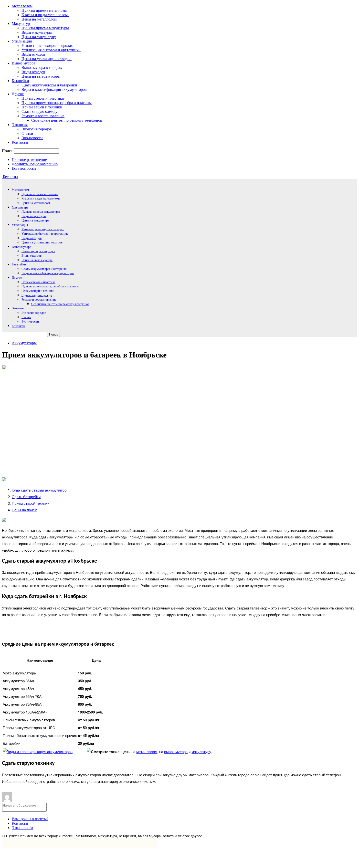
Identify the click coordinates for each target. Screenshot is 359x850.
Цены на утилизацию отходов (46, 59)
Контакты (20, 142)
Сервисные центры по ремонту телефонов (66, 120)
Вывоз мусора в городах (41, 67)
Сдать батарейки (26, 496)
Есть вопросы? (24, 168)
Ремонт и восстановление (42, 116)
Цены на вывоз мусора (40, 76)
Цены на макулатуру (38, 37)
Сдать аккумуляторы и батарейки (49, 85)
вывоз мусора (176, 751)
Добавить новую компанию (35, 164)
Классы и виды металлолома (45, 15)
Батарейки (20, 81)
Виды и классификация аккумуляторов (54, 89)
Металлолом (22, 6)
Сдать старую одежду (39, 111)
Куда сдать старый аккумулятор (39, 490)
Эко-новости (32, 138)
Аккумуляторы (24, 343)
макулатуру (201, 751)
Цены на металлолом (39, 19)
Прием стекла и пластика (42, 98)
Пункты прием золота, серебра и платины (56, 103)
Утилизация (22, 41)
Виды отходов (33, 54)
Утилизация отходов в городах (47, 45)
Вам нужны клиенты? (30, 819)
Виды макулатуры (36, 32)
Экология (20, 125)
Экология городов (36, 129)
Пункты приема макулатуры (45, 28)
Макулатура (22, 23)
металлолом (146, 751)
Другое (18, 94)
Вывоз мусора (23, 63)
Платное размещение (29, 159)
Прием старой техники (30, 503)
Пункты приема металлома (44, 10)
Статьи (27, 133)
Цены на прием (24, 509)
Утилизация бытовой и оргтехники (51, 50)
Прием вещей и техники (41, 107)
